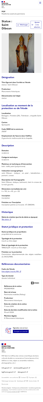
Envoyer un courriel (21, 331)
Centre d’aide (33, 381)
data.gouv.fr (22, 372)
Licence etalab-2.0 (12, 392)
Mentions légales (6, 388)
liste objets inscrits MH (10, 271)
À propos (31, 377)
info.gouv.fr (6, 368)
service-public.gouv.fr (21, 368)
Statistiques (20, 381)
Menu (40, 3)
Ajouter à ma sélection (37, 24)
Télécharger (24, 25)
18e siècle (5, 219)
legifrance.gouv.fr (8, 372)
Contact (23, 377)
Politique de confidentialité (20, 388)
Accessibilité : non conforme (10, 377)
